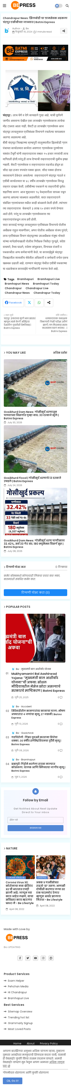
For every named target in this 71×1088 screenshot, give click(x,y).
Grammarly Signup (20, 1023)
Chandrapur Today (47, 293)
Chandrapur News (17, 293)
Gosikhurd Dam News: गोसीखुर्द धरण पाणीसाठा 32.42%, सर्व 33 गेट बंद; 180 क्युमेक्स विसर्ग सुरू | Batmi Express (34, 544)
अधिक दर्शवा (60, 353)
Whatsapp (39, 302)
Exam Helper (16, 981)
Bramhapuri (25, 279)
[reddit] (51, 958)
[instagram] (43, 958)
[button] (67, 6)
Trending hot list (18, 1017)
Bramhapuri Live (48, 279)
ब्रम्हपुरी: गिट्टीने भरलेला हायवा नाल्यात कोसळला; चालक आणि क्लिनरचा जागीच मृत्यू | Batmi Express (38, 767)
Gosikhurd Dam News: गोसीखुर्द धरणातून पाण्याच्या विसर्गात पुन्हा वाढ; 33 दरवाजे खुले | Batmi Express (31, 415)
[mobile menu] (4, 5)
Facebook (15, 302)
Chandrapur (13, 288)
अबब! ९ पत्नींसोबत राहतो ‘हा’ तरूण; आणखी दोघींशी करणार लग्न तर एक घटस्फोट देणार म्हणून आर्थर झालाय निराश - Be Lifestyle (50, 891)
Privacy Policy (49, 1043)
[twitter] (27, 958)
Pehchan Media (18, 986)
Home (17, 1043)
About (31, 1043)
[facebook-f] (20, 958)
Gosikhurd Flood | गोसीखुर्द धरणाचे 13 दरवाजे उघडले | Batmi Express (32, 479)
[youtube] (35, 958)
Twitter (29, 302)
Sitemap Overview (20, 1011)
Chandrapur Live (37, 288)
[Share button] (48, 302)
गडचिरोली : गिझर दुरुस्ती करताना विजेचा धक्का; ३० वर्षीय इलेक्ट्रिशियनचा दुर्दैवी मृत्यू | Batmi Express (36, 741)
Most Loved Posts (19, 1029)
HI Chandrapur (17, 992)
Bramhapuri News (17, 284)
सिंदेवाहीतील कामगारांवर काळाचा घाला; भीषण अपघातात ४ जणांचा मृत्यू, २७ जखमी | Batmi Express (38, 714)
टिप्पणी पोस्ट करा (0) (35, 593)
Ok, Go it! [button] (13, 1081)
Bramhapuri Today (46, 284)
